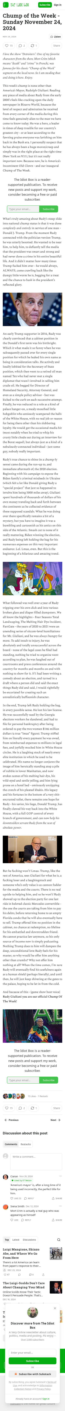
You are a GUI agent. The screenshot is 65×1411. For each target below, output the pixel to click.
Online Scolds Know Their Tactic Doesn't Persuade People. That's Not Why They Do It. (22, 1293)
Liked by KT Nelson (23, 1180)
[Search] (58, 1239)
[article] (32, 1262)
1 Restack (43, 1096)
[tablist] (18, 1144)
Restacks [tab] (26, 1144)
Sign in (58, 4)
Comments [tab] (11, 1144)
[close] (55, 1308)
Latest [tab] (15, 1239)
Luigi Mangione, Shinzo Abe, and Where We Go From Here (21, 1253)
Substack (15, 1403)
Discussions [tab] (29, 1239)
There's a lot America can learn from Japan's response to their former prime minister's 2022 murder (21, 1264)
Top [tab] (7, 1239)
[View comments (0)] (19, 1275)
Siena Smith (17, 1206)
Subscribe (45, 4)
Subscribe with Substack (35, 1374)
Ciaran (14, 1176)
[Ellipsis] (60, 1176)
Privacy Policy (43, 1388)
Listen (57, 36)
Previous (13, 1120)
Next (53, 1120)
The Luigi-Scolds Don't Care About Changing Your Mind (24, 1285)
